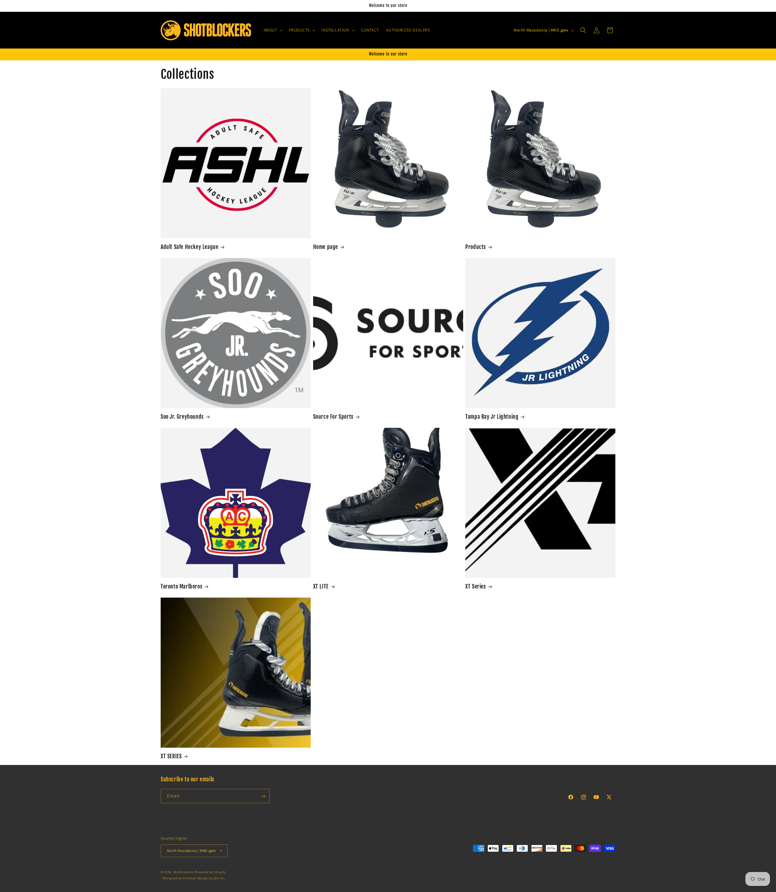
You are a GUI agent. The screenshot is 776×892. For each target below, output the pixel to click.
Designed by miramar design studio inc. (194, 878)
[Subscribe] (262, 796)
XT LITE (321, 586)
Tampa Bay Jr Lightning (491, 416)
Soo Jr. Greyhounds (182, 416)
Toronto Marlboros (181, 586)
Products (475, 246)
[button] (272, 30)
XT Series (475, 586)
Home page (325, 246)
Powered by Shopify (210, 872)
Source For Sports (333, 416)
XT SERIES (171, 756)
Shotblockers (183, 872)
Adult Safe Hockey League (189, 246)
